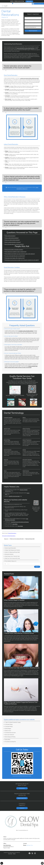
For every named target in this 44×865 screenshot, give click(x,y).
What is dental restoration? (10, 235)
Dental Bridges (8, 728)
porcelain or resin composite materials (26, 330)
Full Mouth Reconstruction (10, 732)
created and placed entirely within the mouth (29, 78)
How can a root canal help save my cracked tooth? (15, 255)
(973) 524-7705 (15, 32)
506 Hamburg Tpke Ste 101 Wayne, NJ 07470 (22, 3)
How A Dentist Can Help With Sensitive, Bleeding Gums (21, 668)
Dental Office (7, 739)
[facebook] (29, 853)
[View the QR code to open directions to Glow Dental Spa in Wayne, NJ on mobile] (36, 504)
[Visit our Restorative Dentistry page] (33, 405)
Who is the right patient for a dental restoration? (14, 244)
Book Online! (29, 1)
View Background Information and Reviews (20, 521)
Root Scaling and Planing (10, 736)
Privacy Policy (10, 853)
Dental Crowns (8, 730)
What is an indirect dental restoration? (12, 240)
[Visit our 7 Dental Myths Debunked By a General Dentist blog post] (21, 631)
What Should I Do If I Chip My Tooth (12, 556)
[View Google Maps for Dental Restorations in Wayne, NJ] (15, 394)
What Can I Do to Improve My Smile (12, 558)
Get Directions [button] (22, 788)
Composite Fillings (9, 724)
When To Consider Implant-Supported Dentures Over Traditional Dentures (21, 703)
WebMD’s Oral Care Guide (14, 496)
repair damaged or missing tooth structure (25, 48)
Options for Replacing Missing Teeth (12, 552)
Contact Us (22, 808)
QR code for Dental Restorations (8, 535)
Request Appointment (22, 798)
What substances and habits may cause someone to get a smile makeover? (20, 253)
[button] (42, 6)
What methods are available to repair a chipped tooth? (15, 251)
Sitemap (14, 853)
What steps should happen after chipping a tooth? (15, 258)
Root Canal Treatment (9, 734)
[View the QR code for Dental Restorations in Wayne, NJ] (32, 392)
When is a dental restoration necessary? (13, 242)
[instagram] (35, 853)
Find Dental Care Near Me (10, 741)
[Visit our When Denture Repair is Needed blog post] (21, 598)
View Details (14, 524)
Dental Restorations (12, 533)
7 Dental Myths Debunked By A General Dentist (19, 633)
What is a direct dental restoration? (12, 238)
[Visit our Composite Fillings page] (22, 405)
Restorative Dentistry (9, 554)
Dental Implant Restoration (10, 548)
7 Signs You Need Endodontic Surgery (13, 722)
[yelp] (32, 853)
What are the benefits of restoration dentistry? (14, 249)
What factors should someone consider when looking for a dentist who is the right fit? (22, 260)
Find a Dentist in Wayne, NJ (10, 561)
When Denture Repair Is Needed (14, 600)
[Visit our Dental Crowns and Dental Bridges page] (10, 405)
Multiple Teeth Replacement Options (12, 550)
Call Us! (39, 3)
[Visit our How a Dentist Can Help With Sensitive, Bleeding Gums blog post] (21, 666)
